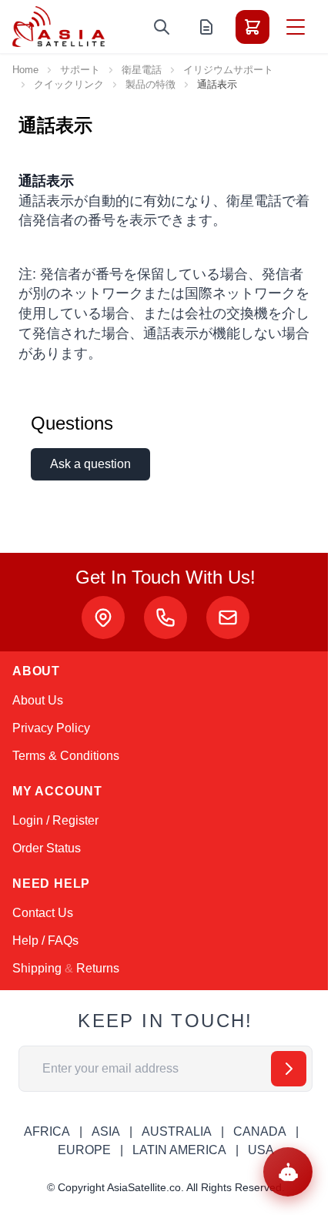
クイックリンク (69, 84)
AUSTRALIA (177, 1131)
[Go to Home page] (58, 26)
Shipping (37, 968)
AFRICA (47, 1131)
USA (261, 1149)
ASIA (106, 1131)
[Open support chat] (288, 1172)
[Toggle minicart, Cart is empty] (252, 27)
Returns (97, 968)
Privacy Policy (51, 728)
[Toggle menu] (296, 26)
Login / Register (55, 820)
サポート (80, 69)
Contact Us (42, 912)
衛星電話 (142, 69)
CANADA (259, 1131)
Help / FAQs (45, 940)
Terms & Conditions (65, 755)
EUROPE (84, 1149)
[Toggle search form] (161, 27)
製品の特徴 (150, 84)
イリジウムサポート (228, 69)
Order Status (46, 848)
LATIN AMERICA (179, 1149)
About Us (37, 700)
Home (25, 69)
